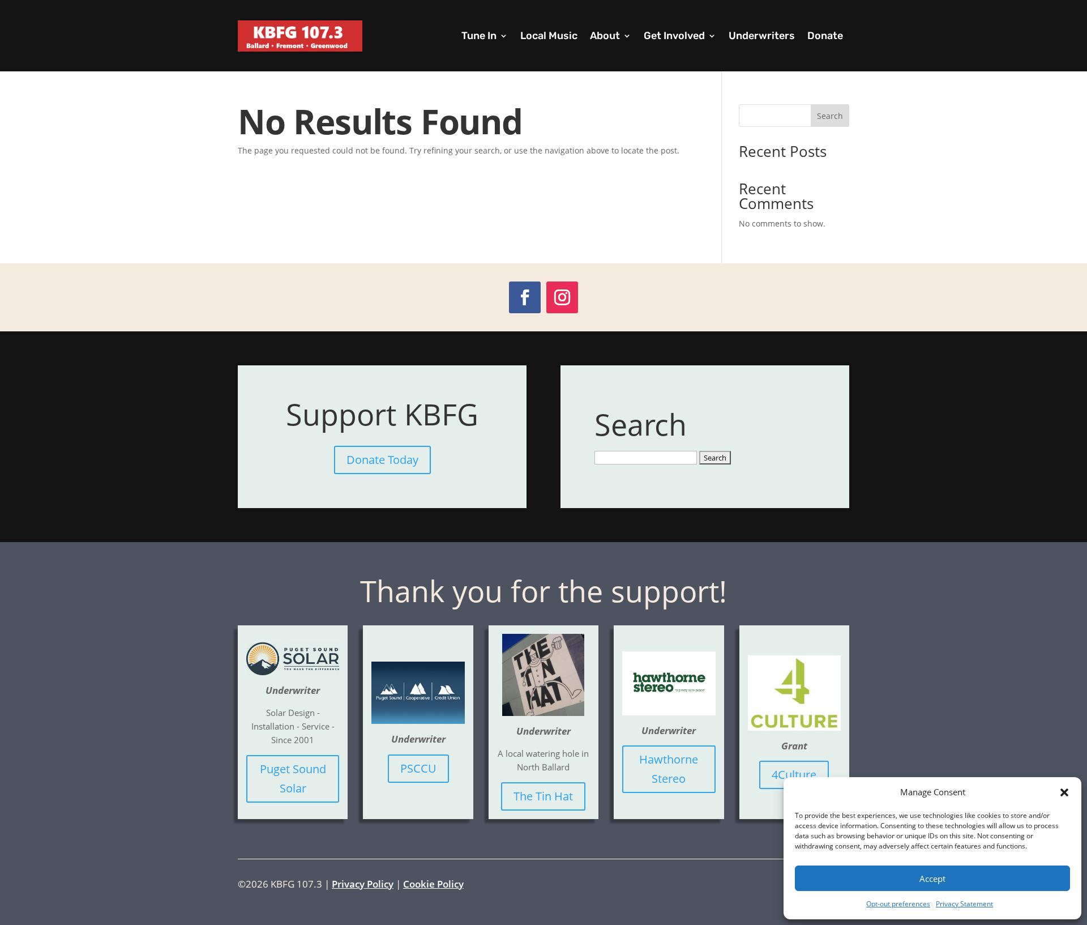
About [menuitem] (605, 35)
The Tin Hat (543, 796)
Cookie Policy (433, 883)
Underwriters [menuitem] (762, 35)
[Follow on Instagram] (562, 297)
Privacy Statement (964, 904)
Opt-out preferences (898, 904)
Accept (932, 878)
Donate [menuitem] (825, 35)
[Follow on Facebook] (525, 297)
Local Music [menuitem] (548, 35)
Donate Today (382, 459)
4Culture (794, 774)
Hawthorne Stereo (668, 769)
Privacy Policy (362, 883)
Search (830, 115)
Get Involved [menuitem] (674, 35)
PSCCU (418, 768)
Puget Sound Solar (293, 778)
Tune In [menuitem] (479, 35)
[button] (1064, 792)
